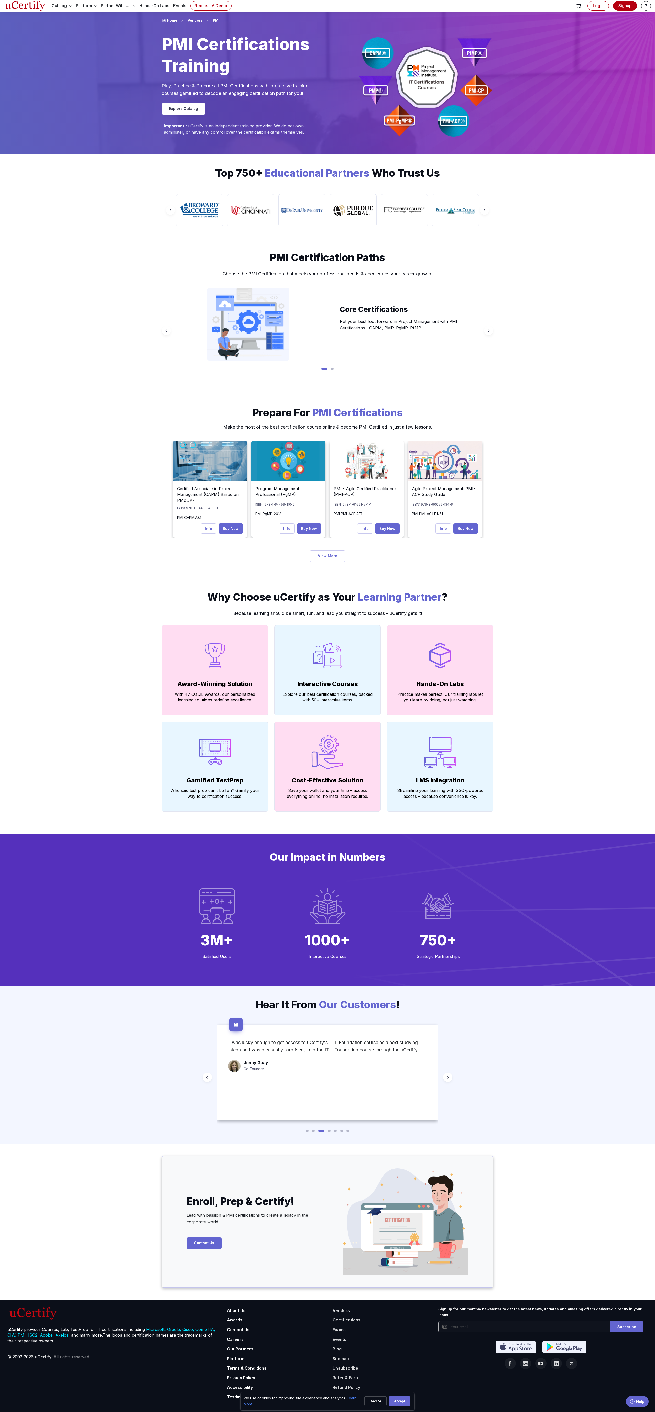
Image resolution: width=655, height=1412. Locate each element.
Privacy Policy (241, 1377)
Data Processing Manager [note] (265, 1098)
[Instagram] (525, 1363)
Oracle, (174, 1329)
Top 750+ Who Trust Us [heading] (327, 173)
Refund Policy (346, 1387)
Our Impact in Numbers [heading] (328, 857)
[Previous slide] (170, 210)
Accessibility (240, 1387)
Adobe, (47, 1335)
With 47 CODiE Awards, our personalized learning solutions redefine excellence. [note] (215, 697)
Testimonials (240, 1396)
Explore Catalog (183, 108)
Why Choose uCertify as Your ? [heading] (327, 597)
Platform (235, 1358)
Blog (337, 1348)
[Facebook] (510, 1363)
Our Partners (240, 1348)
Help (640, 1401)
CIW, (11, 1335)
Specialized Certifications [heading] (386, 309)
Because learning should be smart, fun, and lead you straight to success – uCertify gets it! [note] (327, 613)
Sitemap (341, 1358)
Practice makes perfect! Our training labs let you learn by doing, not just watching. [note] (440, 697)
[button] (578, 6)
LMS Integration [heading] (440, 780)
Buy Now (231, 528)
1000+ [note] (327, 940)
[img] (210, 461)
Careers (235, 1339)
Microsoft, (156, 1329)
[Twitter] (571, 1363)
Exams (339, 1329)
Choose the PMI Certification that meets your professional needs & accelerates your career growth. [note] (327, 273)
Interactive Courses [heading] (327, 684)
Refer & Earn (345, 1377)
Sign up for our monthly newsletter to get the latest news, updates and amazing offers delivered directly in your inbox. (540, 1312)
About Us (236, 1310)
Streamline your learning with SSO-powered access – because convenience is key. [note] (440, 793)
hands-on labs (154, 5)
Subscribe (626, 1327)
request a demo (211, 5)
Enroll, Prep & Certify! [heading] (240, 1201)
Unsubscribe (345, 1368)
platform (84, 5)
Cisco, (188, 1329)
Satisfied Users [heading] (216, 956)
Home (172, 20)
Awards (234, 1320)
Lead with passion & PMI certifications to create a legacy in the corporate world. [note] (247, 1218)
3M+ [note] (217, 940)
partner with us (115, 5)
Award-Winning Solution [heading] (215, 684)
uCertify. (43, 1356)
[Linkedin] (556, 1363)
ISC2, (33, 1335)
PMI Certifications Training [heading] (236, 54)
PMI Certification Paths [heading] (327, 257)
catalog (59, 5)
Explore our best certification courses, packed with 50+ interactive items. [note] (327, 697)
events (179, 5)
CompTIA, (205, 1329)
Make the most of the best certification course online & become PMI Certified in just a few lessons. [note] (327, 427)
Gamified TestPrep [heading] (215, 780)
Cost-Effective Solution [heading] (327, 780)
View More (327, 556)
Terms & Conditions (246, 1368)
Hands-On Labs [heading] (440, 684)
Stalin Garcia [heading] (257, 1092)
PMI (216, 20)
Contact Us (204, 1243)
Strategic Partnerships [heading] (438, 956)
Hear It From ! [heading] (328, 1004)
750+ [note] (438, 940)
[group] (199, 210)
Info (208, 528)
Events (339, 1339)
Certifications (347, 1320)
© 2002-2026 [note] (48, 1356)
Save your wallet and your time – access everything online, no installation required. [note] (327, 793)
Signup (625, 5)
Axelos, (62, 1335)
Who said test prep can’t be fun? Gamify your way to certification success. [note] (214, 793)
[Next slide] (484, 210)
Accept (399, 1401)
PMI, (22, 1335)
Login (598, 5)
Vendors (195, 20)
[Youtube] (541, 1363)
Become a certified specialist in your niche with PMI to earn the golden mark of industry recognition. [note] (401, 325)
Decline (375, 1401)
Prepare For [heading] (328, 412)
